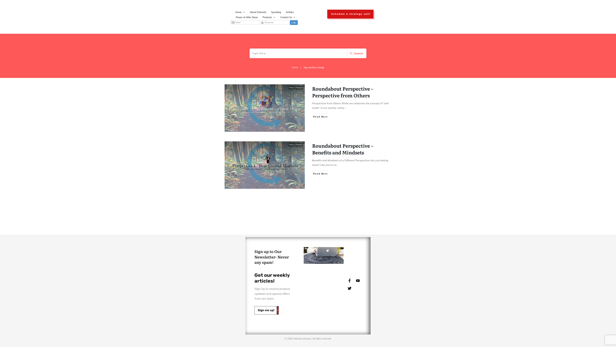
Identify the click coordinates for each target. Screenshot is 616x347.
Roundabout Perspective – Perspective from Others (342, 92)
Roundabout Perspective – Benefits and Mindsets (342, 149)
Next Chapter (295, 87)
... (346, 107)
